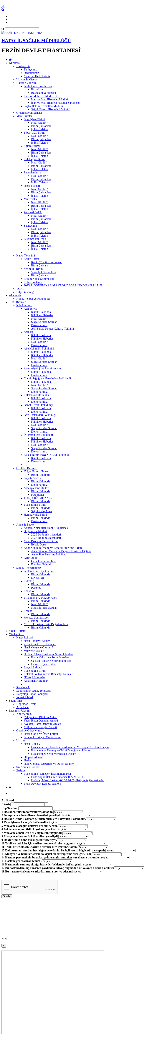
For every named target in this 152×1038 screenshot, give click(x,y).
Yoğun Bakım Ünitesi (36, 471)
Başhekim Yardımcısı (43, 92)
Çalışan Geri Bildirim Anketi (40, 717)
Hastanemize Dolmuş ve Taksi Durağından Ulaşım (60, 750)
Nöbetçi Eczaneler (34, 677)
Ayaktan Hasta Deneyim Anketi (42, 723)
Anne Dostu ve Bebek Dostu (41, 541)
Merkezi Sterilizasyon (36, 617)
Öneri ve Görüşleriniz (29, 730)
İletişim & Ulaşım (19, 710)
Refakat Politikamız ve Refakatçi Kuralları (48, 674)
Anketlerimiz (24, 713)
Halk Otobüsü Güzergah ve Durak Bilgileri (49, 763)
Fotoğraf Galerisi (41, 564)
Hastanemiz (23, 66)
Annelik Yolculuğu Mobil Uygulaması (46, 527)
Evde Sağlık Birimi (35, 504)
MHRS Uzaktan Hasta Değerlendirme (46, 624)
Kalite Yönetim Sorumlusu (46, 262)
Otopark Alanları (33, 757)
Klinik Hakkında (41, 312)
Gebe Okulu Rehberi (43, 561)
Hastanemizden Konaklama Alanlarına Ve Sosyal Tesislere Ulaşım (70, 747)
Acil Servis (30, 308)
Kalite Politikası (33, 282)
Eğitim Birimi (32, 145)
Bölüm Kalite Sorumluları (39, 278)
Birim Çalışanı (39, 265)
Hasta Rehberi (24, 637)
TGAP (20, 288)
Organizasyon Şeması (29, 112)
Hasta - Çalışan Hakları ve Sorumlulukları (48, 654)
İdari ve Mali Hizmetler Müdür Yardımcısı (55, 102)
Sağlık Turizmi (17, 630)
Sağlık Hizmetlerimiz (28, 567)
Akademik (15, 295)
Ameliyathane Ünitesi (36, 488)
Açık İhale (22, 707)
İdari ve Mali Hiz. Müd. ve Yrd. (42, 96)
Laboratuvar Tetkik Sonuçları (33, 690)
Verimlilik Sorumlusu (43, 272)
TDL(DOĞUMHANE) (38, 498)
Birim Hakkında (40, 474)
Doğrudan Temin (26, 703)
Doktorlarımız (39, 325)
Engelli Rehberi (33, 667)
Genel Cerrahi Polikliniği (38, 405)
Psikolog (29, 581)
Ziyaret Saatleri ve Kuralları (40, 644)
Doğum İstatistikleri (35, 531)
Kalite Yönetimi (25, 255)
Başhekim (37, 89)
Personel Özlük (33, 212)
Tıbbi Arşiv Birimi (34, 132)
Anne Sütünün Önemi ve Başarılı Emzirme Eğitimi (53, 547)
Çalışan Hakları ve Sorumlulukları (51, 660)
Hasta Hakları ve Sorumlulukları (50, 657)
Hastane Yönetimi (26, 82)
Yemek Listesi (24, 697)
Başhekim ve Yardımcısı (38, 86)
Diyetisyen (37, 577)
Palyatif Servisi (32, 478)
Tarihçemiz (30, 69)
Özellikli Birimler (26, 468)
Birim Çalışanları (41, 126)
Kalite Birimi (31, 258)
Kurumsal (14, 62)
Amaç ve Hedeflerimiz (37, 76)
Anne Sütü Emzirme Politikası (49, 554)
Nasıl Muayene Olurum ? (38, 647)
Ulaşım (20, 740)
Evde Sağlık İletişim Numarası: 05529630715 (58, 777)
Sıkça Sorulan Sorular (44, 321)
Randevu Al (23, 687)
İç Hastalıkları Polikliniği (38, 434)
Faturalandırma (32, 172)
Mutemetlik (30, 199)
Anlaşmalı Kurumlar (36, 680)
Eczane (28, 610)
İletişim (20, 770)
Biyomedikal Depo (35, 238)
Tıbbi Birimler (17, 302)
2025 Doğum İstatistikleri (46, 534)
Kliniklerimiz (24, 305)
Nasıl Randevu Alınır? (37, 640)
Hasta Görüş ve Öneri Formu (41, 733)
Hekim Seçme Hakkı (43, 664)
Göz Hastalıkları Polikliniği (40, 414)
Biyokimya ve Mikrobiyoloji (40, 597)
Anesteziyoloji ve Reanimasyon (42, 368)
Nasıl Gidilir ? (39, 122)
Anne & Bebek (25, 524)
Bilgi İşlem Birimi (34, 119)
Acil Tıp (29, 331)
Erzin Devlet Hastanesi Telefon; (42, 783)
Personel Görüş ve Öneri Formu (42, 737)
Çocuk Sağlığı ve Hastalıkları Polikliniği (47, 378)
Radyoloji (29, 591)
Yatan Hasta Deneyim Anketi (41, 720)
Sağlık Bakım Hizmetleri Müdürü (43, 106)
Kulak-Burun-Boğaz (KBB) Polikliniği (47, 454)
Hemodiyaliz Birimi (35, 514)
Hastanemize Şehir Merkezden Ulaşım (53, 753)
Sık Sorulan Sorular (27, 767)
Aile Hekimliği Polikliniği (39, 348)
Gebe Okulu (31, 557)
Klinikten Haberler (42, 315)
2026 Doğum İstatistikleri (46, 537)
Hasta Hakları (32, 185)
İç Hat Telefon (39, 129)
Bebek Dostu (39, 544)
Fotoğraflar (37, 494)
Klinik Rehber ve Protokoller (33, 298)
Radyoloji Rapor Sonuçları (32, 694)
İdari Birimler (24, 116)
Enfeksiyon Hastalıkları (37, 395)
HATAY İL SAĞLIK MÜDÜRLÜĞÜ (36, 40)
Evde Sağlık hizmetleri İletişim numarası (47, 773)
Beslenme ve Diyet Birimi (39, 571)
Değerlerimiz (31, 72)
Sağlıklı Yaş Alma (41, 511)
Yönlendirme (16, 634)
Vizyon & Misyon (26, 79)
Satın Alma (30, 225)
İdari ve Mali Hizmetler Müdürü (50, 99)
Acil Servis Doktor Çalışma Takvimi (52, 328)
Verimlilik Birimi (33, 268)
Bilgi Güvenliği (25, 292)
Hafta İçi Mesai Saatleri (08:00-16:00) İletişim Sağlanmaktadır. (67, 780)
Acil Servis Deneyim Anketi (40, 727)
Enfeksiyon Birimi (34, 159)
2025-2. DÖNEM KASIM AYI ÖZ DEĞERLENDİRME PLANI (63, 285)
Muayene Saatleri (34, 650)
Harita (27, 760)
